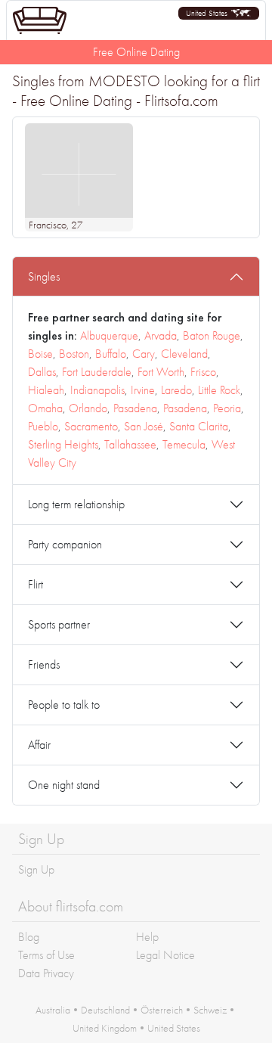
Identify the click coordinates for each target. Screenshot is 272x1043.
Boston (74, 354)
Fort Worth (161, 372)
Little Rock (219, 390)
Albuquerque (109, 335)
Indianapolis (97, 390)
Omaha (45, 408)
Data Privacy (46, 973)
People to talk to (64, 704)
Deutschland (105, 1010)
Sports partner (59, 624)
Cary (143, 354)
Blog (28, 937)
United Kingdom (105, 1028)
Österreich (162, 1010)
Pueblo (43, 426)
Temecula (184, 444)
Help (147, 937)
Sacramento (91, 426)
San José (143, 426)
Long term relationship (76, 504)
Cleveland (184, 354)
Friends (44, 664)
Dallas (42, 372)
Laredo (176, 390)
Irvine (143, 390)
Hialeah (46, 390)
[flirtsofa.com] (39, 20)
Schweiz (210, 1010)
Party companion (65, 544)
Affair (39, 745)
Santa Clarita (198, 426)
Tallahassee (130, 444)
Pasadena (135, 408)
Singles (44, 276)
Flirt (35, 584)
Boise (40, 354)
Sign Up (36, 869)
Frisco (203, 372)
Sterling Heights (63, 444)
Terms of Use (46, 955)
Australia (53, 1010)
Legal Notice (165, 955)
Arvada (160, 335)
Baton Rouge (211, 335)
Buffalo (110, 354)
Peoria (227, 408)
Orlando (88, 408)
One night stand (64, 785)
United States (173, 1028)
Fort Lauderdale (96, 372)
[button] (218, 13)
